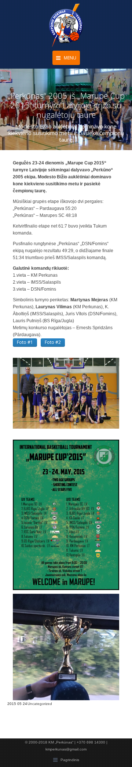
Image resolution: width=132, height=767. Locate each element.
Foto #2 (53, 342)
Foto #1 (25, 342)
